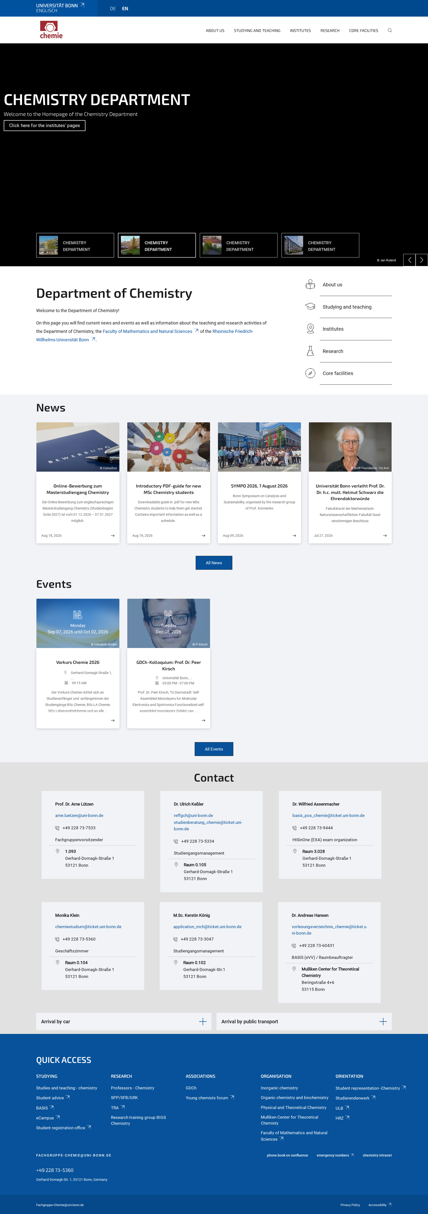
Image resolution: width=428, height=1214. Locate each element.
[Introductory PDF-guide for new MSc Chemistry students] (203, 535)
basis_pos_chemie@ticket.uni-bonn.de (329, 815)
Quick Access (63, 1059)
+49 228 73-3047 (197, 939)
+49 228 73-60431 (317, 945)
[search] (388, 33)
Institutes (300, 30)
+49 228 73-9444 (316, 827)
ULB (339, 1108)
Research (330, 30)
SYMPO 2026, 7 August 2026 (259, 485)
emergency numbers (333, 1155)
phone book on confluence (287, 1155)
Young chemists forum (207, 1097)
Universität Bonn (57, 5)
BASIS (42, 1108)
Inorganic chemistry (279, 1087)
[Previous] (409, 260)
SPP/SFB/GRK (124, 1097)
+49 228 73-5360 (79, 939)
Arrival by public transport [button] (249, 1022)
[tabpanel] (214, 154)
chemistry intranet (377, 1155)
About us (215, 30)
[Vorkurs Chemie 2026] (112, 720)
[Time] (56, 682)
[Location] (56, 675)
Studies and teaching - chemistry (66, 1087)
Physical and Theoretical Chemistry (293, 1107)
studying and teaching (257, 30)
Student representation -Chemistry (368, 1088)
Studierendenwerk (353, 1098)
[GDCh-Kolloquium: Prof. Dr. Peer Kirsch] (203, 720)
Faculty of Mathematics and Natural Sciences (147, 331)
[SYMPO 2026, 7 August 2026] (294, 535)
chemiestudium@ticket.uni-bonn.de (88, 926)
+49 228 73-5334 (197, 841)
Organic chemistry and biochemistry (294, 1097)
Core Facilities (363, 30)
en (125, 8)
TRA (115, 1107)
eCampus (45, 1117)
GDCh (191, 1087)
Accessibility (377, 1205)
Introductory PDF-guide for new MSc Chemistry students (168, 489)
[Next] (422, 260)
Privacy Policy (350, 1205)
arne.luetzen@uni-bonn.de (79, 815)
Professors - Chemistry (132, 1087)
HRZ (340, 1118)
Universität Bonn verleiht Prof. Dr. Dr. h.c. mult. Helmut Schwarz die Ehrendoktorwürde (350, 492)
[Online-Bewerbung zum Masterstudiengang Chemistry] (112, 535)
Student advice (50, 1097)
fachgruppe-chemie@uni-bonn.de (73, 1155)
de (113, 8)
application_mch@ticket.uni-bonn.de (207, 926)
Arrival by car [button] (55, 1022)
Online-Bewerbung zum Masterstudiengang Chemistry (78, 489)
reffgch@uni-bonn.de (193, 815)
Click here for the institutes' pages (44, 125)
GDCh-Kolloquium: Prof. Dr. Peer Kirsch (168, 665)
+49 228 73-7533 (79, 827)
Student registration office (60, 1127)
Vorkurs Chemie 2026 (77, 662)
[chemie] (60, 29)
